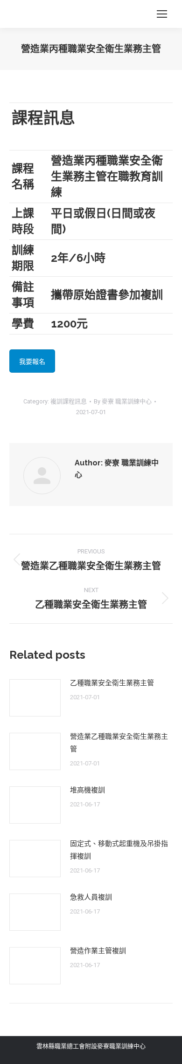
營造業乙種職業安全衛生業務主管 (119, 742)
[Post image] (35, 697)
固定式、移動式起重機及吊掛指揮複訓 (119, 849)
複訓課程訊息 (68, 401)
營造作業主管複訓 (98, 951)
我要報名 (32, 361)
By (123, 401)
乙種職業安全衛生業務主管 (112, 683)
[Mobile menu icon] (162, 14)
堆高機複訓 (87, 790)
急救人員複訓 (91, 897)
